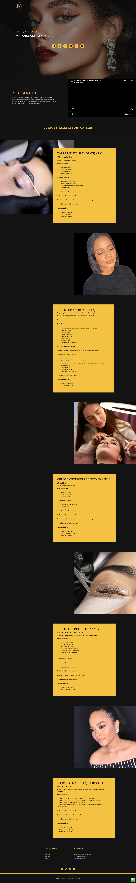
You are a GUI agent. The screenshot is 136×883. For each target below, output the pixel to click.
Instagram (47, 854)
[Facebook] (62, 869)
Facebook (48, 856)
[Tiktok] (66, 869)
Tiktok (46, 859)
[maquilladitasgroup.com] (19, 6)
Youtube (47, 861)
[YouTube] (74, 869)
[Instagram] (70, 869)
